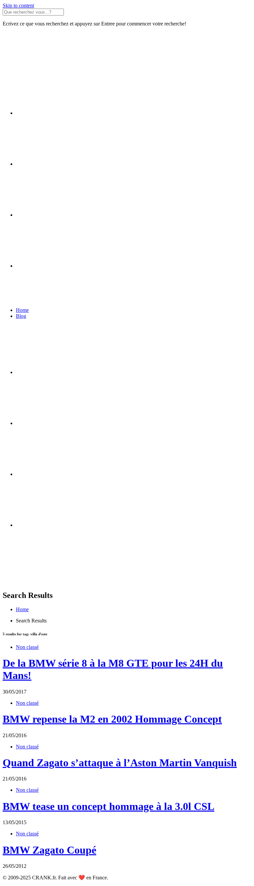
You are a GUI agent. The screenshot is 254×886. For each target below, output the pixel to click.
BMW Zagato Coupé (49, 850)
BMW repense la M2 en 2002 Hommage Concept (112, 719)
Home (22, 310)
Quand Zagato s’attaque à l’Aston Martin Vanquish (120, 763)
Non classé (27, 647)
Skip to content (18, 5)
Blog (21, 316)
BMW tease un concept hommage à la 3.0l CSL (108, 806)
